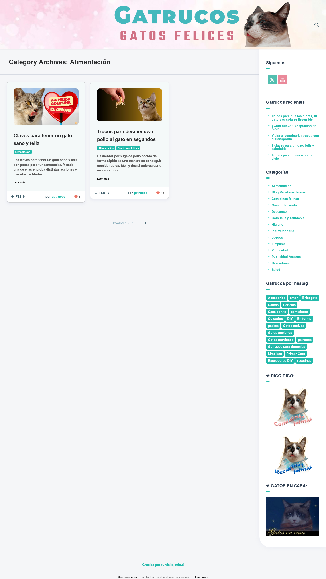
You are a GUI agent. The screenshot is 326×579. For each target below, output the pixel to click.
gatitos (273, 325)
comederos (299, 311)
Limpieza (278, 243)
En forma (304, 318)
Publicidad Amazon (286, 256)
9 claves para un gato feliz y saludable (293, 147)
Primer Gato (295, 353)
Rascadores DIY (280, 360)
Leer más (20, 182)
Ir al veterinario (283, 231)
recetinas (304, 360)
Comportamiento (284, 205)
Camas (273, 304)
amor (294, 297)
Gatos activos (293, 325)
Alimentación (22, 151)
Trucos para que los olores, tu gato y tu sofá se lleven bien (294, 117)
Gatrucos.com (127, 577)
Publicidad (280, 250)
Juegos (277, 237)
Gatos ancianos (280, 332)
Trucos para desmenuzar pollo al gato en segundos (126, 135)
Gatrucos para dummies (286, 346)
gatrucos (58, 196)
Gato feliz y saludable (288, 218)
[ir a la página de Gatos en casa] (292, 516)
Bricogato (310, 297)
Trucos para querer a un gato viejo (294, 157)
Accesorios (276, 297)
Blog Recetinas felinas (289, 192)
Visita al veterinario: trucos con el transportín (295, 137)
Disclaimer (201, 577)
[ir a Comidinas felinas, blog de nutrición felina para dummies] (292, 406)
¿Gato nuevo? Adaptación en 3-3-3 (294, 127)
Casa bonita (277, 311)
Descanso (279, 211)
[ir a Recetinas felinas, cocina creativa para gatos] (292, 454)
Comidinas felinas (128, 148)
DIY (290, 318)
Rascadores (281, 263)
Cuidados (275, 318)
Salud (276, 269)
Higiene (277, 224)
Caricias (289, 304)
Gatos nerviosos (280, 339)
